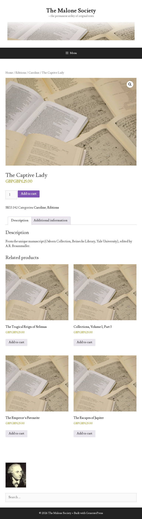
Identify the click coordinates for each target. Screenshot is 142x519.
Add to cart (28, 194)
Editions (21, 73)
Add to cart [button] (16, 342)
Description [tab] (19, 220)
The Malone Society (71, 10)
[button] (130, 84)
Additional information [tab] (50, 220)
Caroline (33, 73)
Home (9, 73)
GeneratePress (94, 513)
